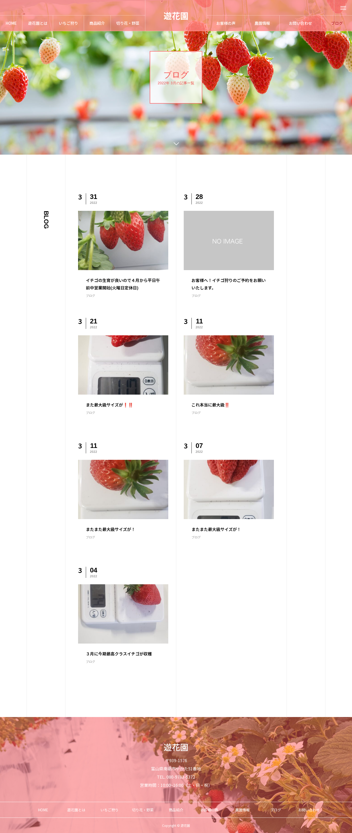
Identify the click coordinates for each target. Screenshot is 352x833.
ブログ (90, 295)
